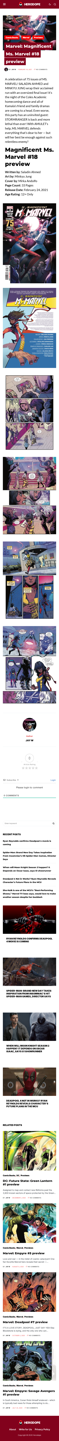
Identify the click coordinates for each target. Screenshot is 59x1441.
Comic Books (12, 37)
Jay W (29, 740)
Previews (38, 37)
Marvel (26, 37)
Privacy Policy (42, 1429)
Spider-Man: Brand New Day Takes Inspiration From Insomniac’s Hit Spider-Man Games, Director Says (29, 856)
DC (17, 1175)
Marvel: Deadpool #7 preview (25, 1322)
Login (53, 780)
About (12, 1429)
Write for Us (25, 1429)
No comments (41, 69)
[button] (4, 4)
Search (53, 823)
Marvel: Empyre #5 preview (24, 1253)
